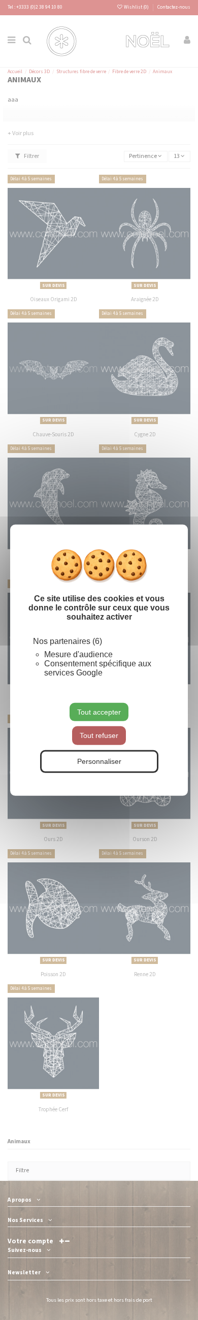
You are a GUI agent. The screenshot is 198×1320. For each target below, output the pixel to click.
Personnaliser (99, 761)
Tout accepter (99, 711)
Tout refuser (99, 735)
